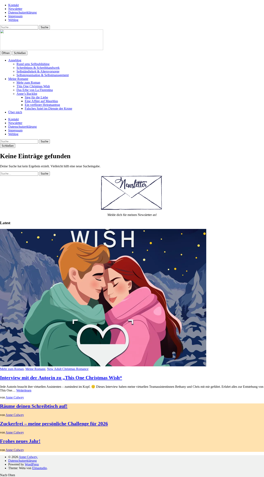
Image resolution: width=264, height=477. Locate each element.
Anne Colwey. (28, 457)
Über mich (15, 112)
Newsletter (15, 9)
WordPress (32, 464)
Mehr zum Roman (28, 82)
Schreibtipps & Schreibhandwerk (38, 67)
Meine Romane (18, 79)
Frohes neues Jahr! (20, 441)
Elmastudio (39, 468)
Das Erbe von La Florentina (34, 90)
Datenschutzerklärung (22, 12)
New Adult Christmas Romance (67, 369)
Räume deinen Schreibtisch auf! (33, 406)
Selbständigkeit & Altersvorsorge (37, 71)
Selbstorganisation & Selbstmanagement (42, 75)
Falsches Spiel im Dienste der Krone (48, 108)
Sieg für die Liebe (36, 97)
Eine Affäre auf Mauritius (41, 101)
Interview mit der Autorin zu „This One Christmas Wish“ (61, 377)
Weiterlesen (23, 390)
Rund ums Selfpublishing (33, 64)
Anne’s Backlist (26, 93)
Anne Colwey (15, 397)
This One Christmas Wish (33, 86)
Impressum (15, 16)
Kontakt (13, 5)
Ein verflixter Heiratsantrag (42, 105)
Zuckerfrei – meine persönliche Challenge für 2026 (54, 423)
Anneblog (14, 60)
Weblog (13, 20)
